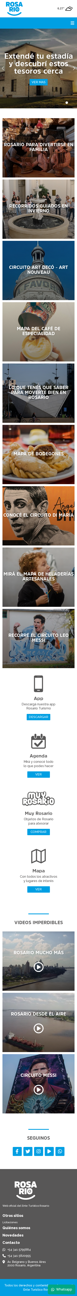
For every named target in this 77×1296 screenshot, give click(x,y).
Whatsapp (64, 1289)
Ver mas (47, 78)
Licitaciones (9, 1222)
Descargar (38, 717)
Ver (38, 774)
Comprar (38, 832)
